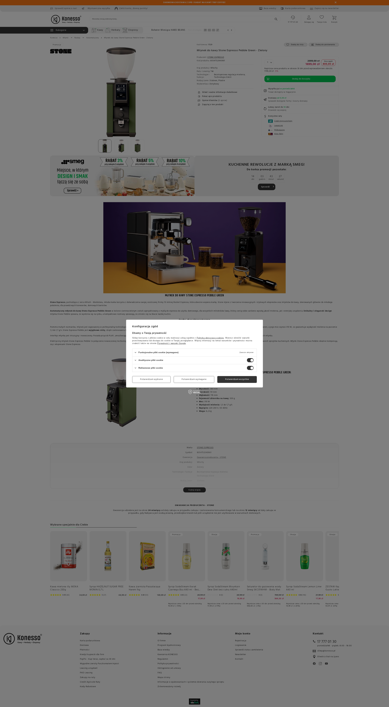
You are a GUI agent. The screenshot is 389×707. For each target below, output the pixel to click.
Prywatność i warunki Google (171, 343)
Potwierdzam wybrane (151, 379)
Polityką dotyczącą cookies (210, 338)
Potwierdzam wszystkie (237, 379)
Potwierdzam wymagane (194, 379)
